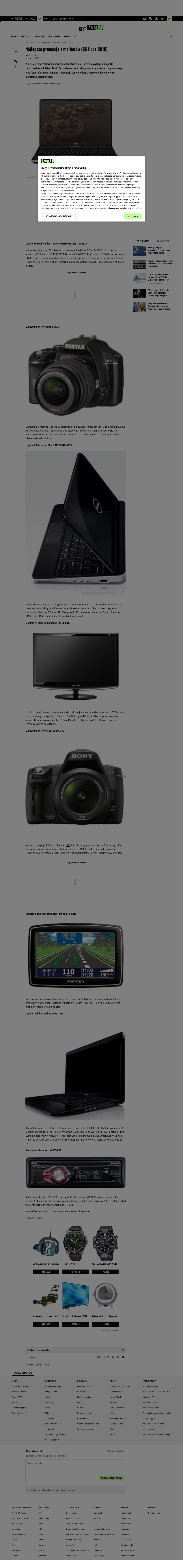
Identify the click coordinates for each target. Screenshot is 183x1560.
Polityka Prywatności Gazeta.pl (120, 208)
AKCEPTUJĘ (133, 216)
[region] (91, 189)
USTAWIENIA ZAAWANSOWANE (58, 216)
